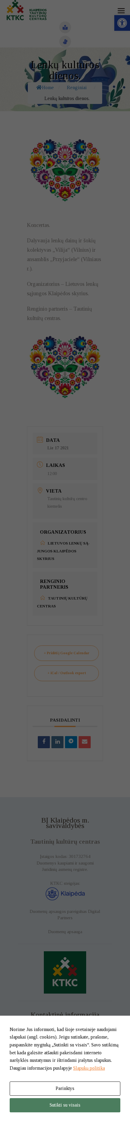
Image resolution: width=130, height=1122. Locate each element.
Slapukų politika (89, 1068)
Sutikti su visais (65, 1104)
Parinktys (65, 1088)
